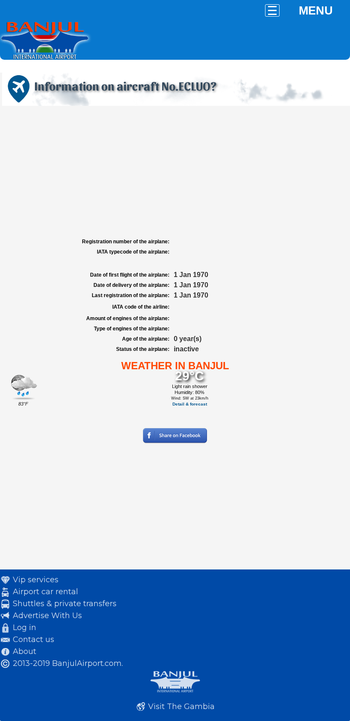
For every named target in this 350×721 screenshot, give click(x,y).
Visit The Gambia (181, 706)
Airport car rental (45, 591)
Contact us (33, 639)
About (24, 651)
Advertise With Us (47, 615)
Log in (24, 627)
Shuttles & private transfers (65, 603)
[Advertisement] (175, 172)
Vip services (35, 579)
